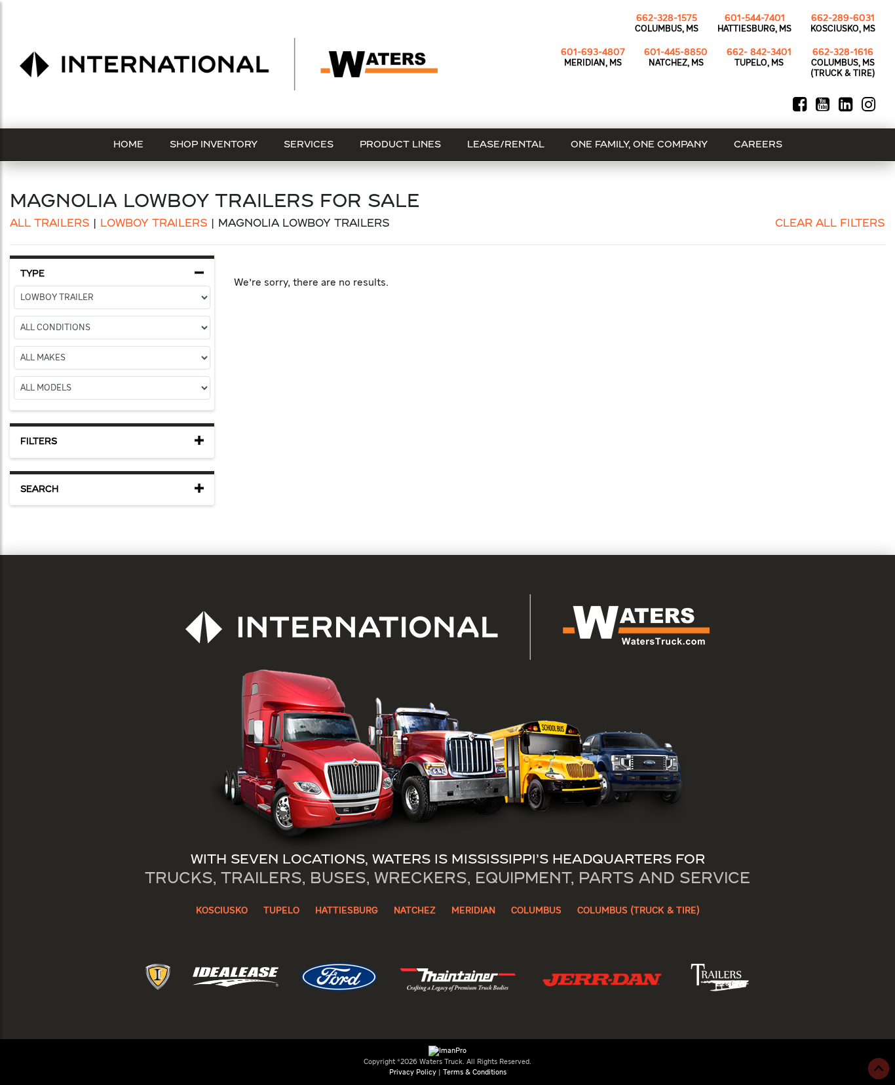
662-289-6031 (843, 18)
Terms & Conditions (474, 1072)
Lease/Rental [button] (505, 144)
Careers (758, 144)
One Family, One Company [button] (639, 144)
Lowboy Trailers (154, 224)
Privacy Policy (412, 1072)
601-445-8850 (676, 52)
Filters (38, 442)
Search (39, 489)
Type (32, 274)
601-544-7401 (755, 18)
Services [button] (308, 144)
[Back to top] (879, 1069)
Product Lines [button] (400, 144)
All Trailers (50, 224)
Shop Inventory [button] (213, 144)
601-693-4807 (593, 52)
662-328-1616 (842, 52)
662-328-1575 (666, 18)
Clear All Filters (830, 224)
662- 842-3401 (759, 52)
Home (128, 144)
